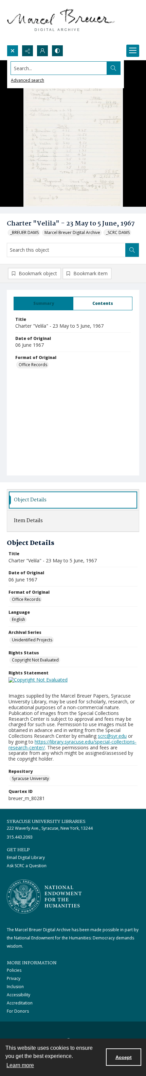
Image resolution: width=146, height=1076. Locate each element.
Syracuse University (30, 778)
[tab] (43, 303)
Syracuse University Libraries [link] (46, 821)
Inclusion (15, 986)
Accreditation (20, 1003)
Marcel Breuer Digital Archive (72, 232)
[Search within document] (132, 250)
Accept (123, 1057)
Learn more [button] (20, 1065)
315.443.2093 (20, 837)
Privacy (13, 978)
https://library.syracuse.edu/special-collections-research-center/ (72, 744)
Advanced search (27, 80)
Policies (14, 970)
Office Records (33, 365)
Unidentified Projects (32, 640)
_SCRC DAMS (118, 232)
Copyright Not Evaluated (35, 660)
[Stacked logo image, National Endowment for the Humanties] (44, 896)
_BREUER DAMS (24, 232)
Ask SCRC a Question (27, 866)
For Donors (18, 1011)
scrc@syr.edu (112, 736)
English (18, 619)
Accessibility (18, 995)
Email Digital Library (26, 857)
